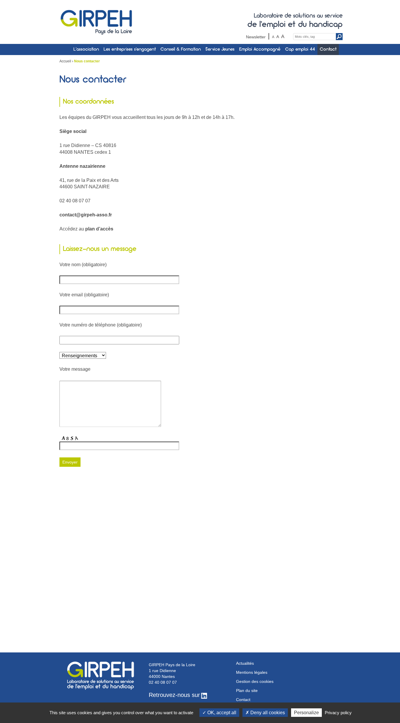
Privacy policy (338, 712)
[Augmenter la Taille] (282, 36)
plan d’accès (99, 228)
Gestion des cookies (254, 681)
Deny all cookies (267, 712)
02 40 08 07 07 (163, 682)
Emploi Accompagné (260, 49)
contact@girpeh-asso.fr (85, 214)
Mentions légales (251, 672)
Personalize (306, 712)
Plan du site (247, 690)
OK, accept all (221, 712)
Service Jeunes (220, 49)
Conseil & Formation (180, 49)
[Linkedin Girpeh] (204, 695)
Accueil (65, 61)
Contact (328, 49)
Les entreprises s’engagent (130, 49)
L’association (86, 49)
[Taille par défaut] (277, 36)
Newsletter (256, 37)
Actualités (245, 663)
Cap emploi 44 (300, 49)
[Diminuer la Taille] (273, 36)
